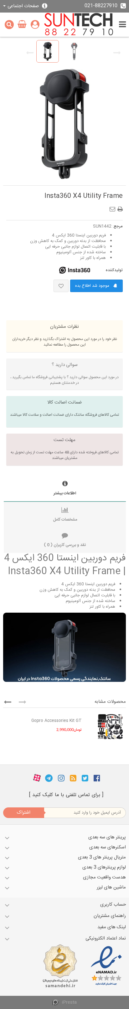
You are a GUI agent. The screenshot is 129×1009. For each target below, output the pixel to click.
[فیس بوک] (97, 778)
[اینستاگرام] (61, 778)
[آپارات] (37, 778)
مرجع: (118, 226)
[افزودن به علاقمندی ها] (61, 286)
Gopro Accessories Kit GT (56, 720)
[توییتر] (85, 778)
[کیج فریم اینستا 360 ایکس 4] (47, 51)
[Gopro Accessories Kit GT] (105, 726)
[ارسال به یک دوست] (113, 207)
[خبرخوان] (73, 778)
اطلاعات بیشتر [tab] (65, 493)
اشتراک (23, 812)
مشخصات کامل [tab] (65, 519)
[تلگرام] (49, 778)
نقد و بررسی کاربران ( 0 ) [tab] (65, 545)
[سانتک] (79, 25)
